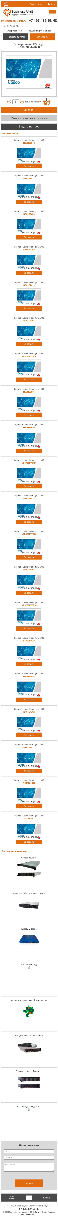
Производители (16, 36)
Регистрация (36, 4)
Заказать (29, 110)
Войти (51, 4)
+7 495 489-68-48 (43, 20)
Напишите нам (29, 1145)
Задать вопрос (29, 126)
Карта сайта (11, 1197)
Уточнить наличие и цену (29, 118)
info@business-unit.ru (13, 20)
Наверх (46, 1197)
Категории (42, 36)
